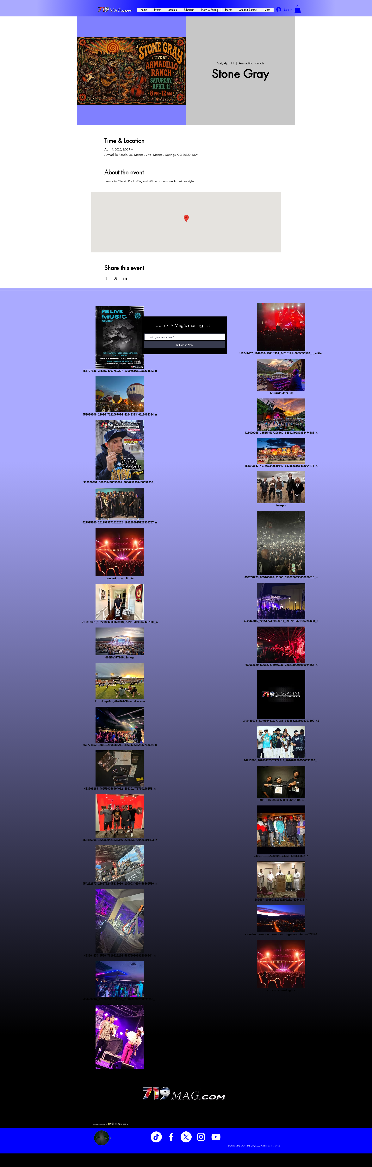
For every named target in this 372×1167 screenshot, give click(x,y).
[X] (186, 1136)
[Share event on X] (116, 278)
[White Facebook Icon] (171, 1136)
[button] (297, 9)
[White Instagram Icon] (201, 1136)
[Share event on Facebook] (106, 278)
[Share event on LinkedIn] (125, 278)
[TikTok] (156, 1136)
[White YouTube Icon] (215, 1136)
